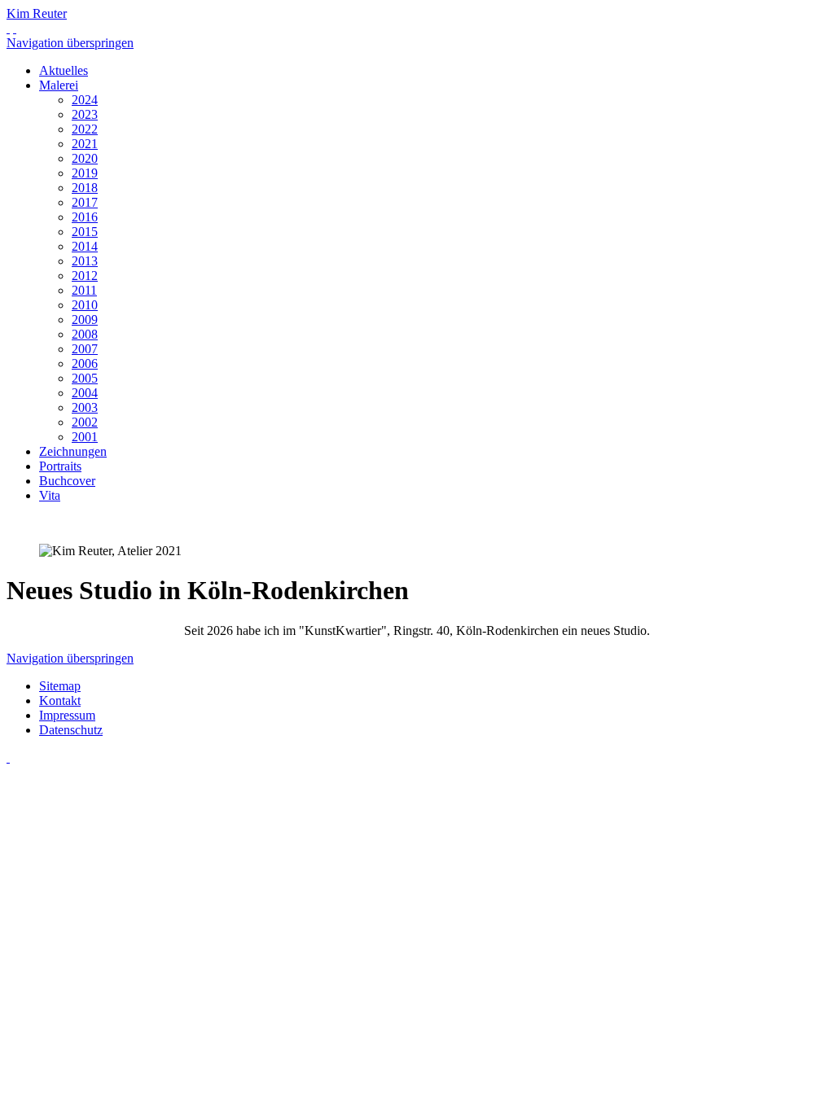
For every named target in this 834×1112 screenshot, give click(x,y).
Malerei (58, 85)
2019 (85, 173)
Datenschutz (71, 730)
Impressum (67, 715)
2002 (85, 422)
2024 (85, 100)
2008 (85, 334)
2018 (85, 188)
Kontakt (60, 700)
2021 (85, 144)
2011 (84, 290)
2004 (85, 393)
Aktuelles (63, 70)
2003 (85, 407)
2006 (85, 363)
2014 (85, 246)
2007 (85, 349)
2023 (85, 114)
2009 (85, 319)
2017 (85, 202)
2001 (85, 437)
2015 (85, 232)
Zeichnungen (73, 451)
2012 (85, 275)
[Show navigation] (8, 28)
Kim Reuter (37, 13)
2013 (85, 261)
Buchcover (67, 481)
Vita (49, 495)
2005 (85, 378)
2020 (85, 158)
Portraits (60, 466)
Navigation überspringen (70, 43)
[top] (8, 757)
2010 (85, 305)
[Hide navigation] (14, 28)
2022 (85, 129)
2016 (85, 217)
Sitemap (60, 686)
